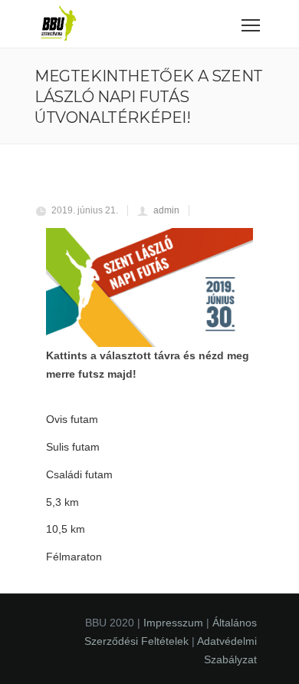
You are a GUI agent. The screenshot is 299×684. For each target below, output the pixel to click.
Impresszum (173, 622)
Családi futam (79, 474)
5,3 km (62, 502)
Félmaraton (74, 556)
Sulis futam (73, 447)
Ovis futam (72, 419)
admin (166, 210)
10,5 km (65, 529)
